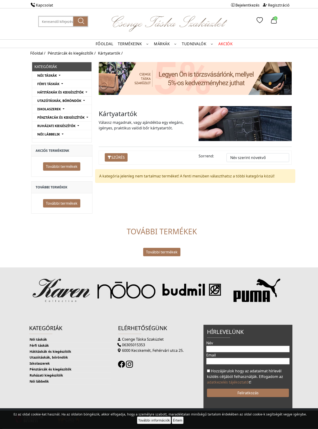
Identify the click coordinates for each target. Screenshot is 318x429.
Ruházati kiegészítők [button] (56, 126)
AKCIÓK (225, 43)
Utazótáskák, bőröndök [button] (59, 100)
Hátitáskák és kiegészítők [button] (61, 92)
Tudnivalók (194, 43)
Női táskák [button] (47, 75)
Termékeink (130, 43)
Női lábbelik (39, 381)
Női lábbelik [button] (49, 134)
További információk (154, 420)
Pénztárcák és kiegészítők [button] (61, 117)
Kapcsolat (44, 5)
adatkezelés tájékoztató (228, 382)
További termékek (62, 166)
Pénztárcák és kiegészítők (50, 369)
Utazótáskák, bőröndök (49, 357)
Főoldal (104, 43)
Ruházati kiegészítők (46, 375)
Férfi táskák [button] (48, 84)
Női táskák (38, 339)
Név (209, 343)
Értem (177, 420)
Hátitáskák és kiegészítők (50, 351)
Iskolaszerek (40, 363)
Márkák (162, 43)
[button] (46, 296)
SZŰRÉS (118, 157)
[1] (80, 21)
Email (211, 355)
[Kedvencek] (259, 21)
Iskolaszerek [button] (49, 109)
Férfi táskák (39, 345)
